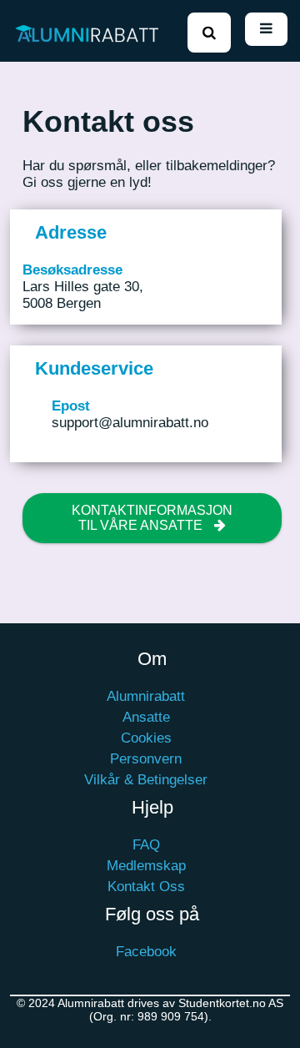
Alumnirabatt (146, 696)
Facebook (146, 952)
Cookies (146, 738)
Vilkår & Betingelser (146, 780)
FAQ (146, 845)
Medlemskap (146, 866)
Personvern (146, 759)
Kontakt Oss (146, 886)
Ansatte (146, 717)
